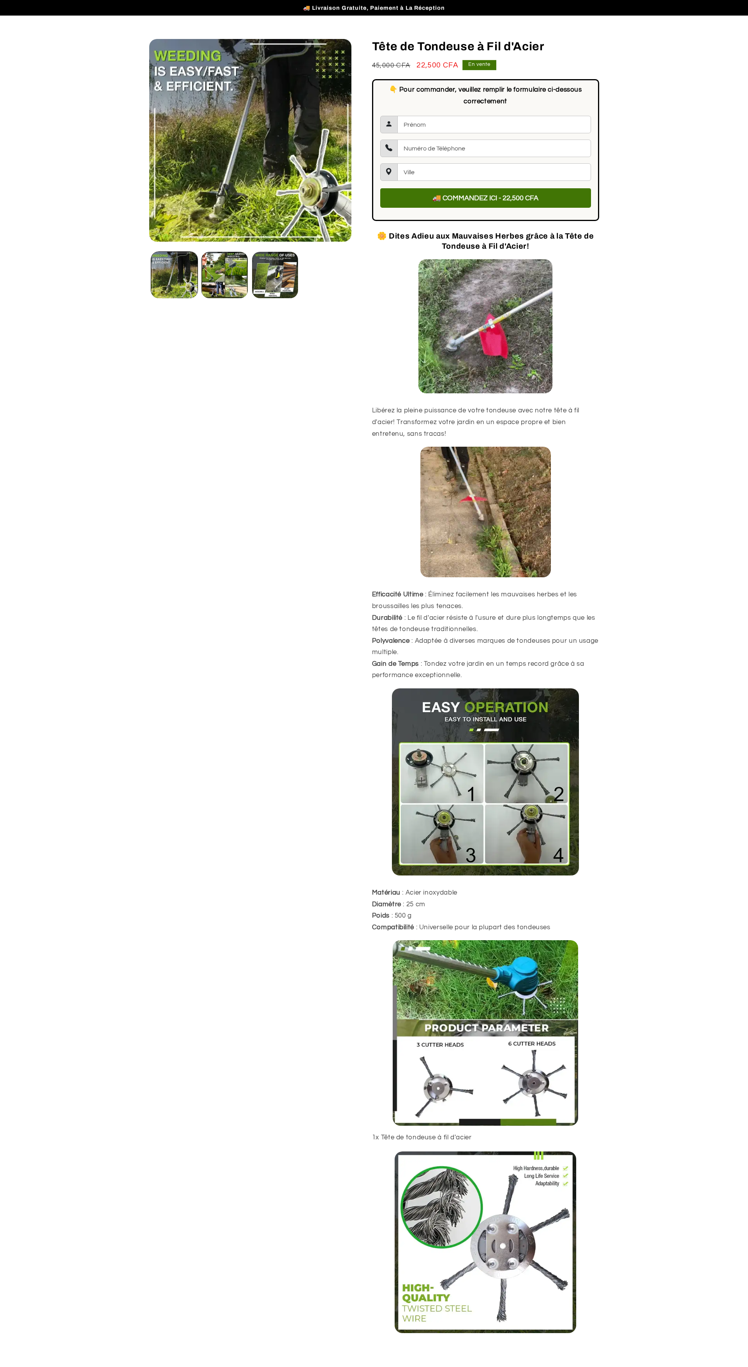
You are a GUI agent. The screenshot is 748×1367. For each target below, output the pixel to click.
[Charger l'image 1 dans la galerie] (174, 275)
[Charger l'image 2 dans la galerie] (224, 275)
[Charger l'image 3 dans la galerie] (275, 275)
